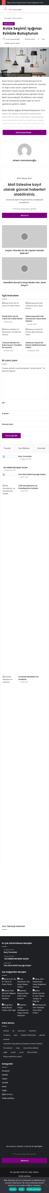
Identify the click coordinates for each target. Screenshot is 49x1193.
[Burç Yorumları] (9, 460)
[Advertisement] (24, 894)
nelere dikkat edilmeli (30, 1048)
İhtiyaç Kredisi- (32, 1052)
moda (18, 1048)
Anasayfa (8, 18)
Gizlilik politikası (8, 1098)
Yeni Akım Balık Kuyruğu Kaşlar (32, 474)
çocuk (21, 1052)
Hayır (21, 1189)
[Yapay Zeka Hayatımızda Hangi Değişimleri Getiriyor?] (40, 983)
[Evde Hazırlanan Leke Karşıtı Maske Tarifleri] (24, 983)
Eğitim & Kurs (7, 1094)
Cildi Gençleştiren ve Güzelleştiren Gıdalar (28, 487)
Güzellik (5, 1083)
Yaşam (4, 1079)
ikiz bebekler (7, 1048)
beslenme (32, 1031)
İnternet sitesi (7, 424)
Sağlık (4, 1090)
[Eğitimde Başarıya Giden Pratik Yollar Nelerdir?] (24, 994)
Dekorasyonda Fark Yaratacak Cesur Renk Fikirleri (36, 318)
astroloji (6, 1031)
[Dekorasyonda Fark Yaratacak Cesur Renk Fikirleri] (36, 308)
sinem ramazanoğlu (13, 39)
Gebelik (5, 1075)
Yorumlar (41, 448)
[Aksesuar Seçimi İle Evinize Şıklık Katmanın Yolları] (36, 334)
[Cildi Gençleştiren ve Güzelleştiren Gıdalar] (9, 579)
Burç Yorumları (25, 456)
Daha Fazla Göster (24, 132)
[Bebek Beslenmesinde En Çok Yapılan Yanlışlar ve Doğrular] (40, 996)
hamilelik (6, 1039)
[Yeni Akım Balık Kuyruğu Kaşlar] (9, 478)
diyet (15, 1035)
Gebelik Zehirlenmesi (28, 1035)
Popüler (7, 448)
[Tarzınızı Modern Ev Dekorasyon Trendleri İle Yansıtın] (12, 334)
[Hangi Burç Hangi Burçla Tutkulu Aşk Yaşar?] (9, 1008)
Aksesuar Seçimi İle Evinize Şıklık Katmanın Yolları (36, 345)
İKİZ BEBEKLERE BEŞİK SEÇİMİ (15, 467)
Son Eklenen (24, 448)
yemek (13, 1052)
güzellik (42, 1035)
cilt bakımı (6, 1035)
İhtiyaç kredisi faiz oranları (12, 1056)
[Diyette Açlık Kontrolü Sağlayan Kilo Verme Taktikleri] (9, 994)
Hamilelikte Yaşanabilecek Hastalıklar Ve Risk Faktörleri (22, 1044)
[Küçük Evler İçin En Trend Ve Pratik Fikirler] (12, 308)
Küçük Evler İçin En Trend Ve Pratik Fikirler (12, 317)
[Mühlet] (12, 9)
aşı (13, 1031)
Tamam (13, 1189)
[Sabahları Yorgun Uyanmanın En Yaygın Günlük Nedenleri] (24, 1010)
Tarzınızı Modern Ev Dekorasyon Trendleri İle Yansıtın (12, 345)
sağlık (5, 1052)
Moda (4, 1086)
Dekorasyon (17, 18)
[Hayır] (46, 1185)
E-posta (6, 413)
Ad (4, 403)
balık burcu (22, 1031)
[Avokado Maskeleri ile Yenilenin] (9, 770)
